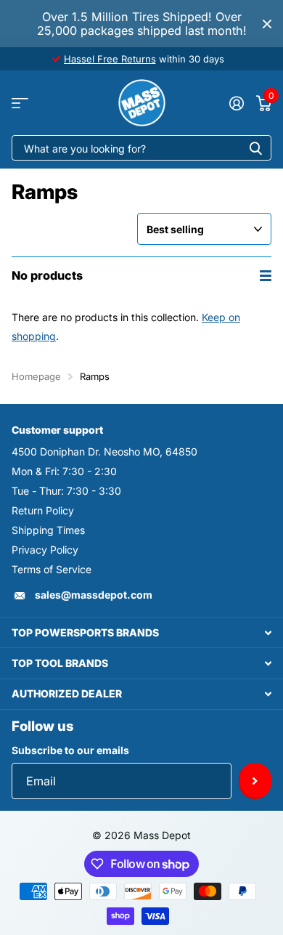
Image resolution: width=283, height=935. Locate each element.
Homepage (36, 376)
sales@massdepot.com (93, 594)
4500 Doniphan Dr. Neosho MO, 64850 (104, 451)
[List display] (265, 275)
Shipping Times (48, 530)
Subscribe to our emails (70, 750)
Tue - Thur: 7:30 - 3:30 (66, 491)
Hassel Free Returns (110, 59)
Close (267, 23)
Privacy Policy (45, 549)
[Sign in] (236, 103)
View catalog (20, 103)
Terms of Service (51, 569)
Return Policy (43, 510)
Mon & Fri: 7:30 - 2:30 (64, 471)
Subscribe (255, 781)
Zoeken (255, 148)
